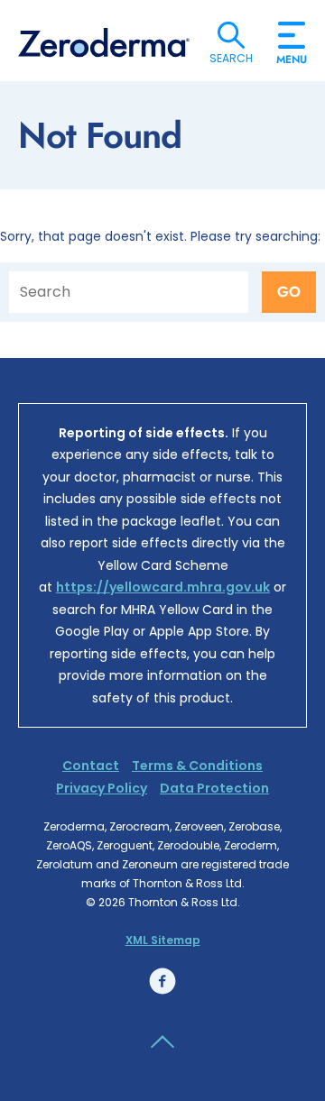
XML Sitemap (162, 940)
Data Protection (214, 788)
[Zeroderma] (104, 42)
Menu (291, 52)
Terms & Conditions (197, 766)
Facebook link (162, 981)
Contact (90, 766)
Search (231, 35)
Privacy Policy (101, 788)
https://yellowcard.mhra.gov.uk (163, 587)
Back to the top (162, 1042)
